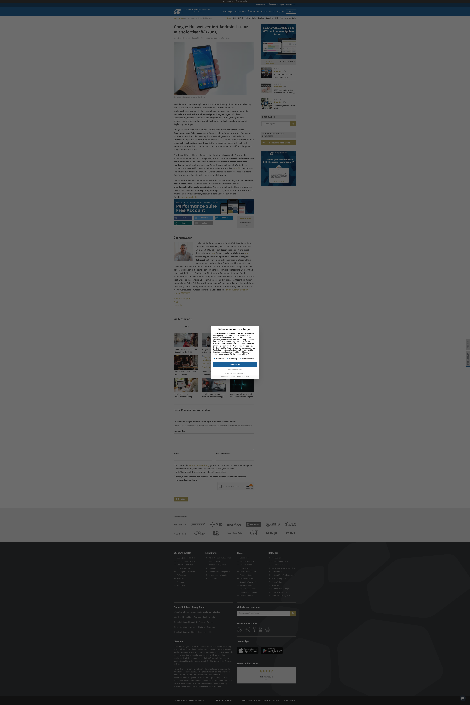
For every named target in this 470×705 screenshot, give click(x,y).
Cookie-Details (224, 376)
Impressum (247, 376)
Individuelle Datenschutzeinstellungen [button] (235, 373)
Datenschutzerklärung (236, 376)
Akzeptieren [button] (235, 364)
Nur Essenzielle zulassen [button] (235, 369)
